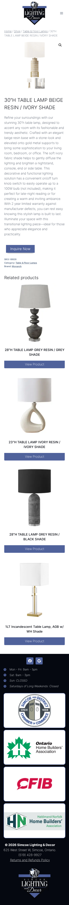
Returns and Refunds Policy (30, 860)
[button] (60, 45)
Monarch (17, 266)
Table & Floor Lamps (26, 263)
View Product (34, 364)
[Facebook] (29, 660)
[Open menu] (61, 13)
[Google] (39, 660)
